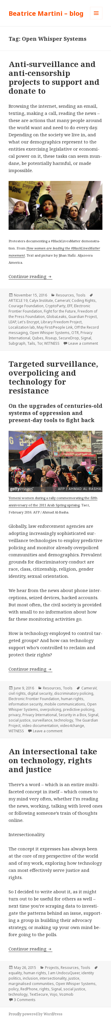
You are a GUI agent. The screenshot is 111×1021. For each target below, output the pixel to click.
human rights (72, 698)
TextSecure (38, 994)
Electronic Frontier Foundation (34, 698)
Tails (31, 343)
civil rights (17, 693)
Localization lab (22, 327)
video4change (72, 725)
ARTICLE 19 (18, 300)
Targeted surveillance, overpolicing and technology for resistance (53, 377)
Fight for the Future (60, 311)
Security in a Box (72, 714)
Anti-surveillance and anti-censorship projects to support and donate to (54, 77)
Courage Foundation (26, 305)
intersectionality (53, 978)
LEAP (12, 321)
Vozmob (66, 994)
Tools (81, 295)
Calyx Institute (41, 300)
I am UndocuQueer (64, 972)
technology (63, 720)
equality (15, 972)
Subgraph (17, 343)
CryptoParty (55, 305)
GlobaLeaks (56, 316)
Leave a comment (83, 343)
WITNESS (51, 343)
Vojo (53, 994)
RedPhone (29, 989)
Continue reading (30, 276)
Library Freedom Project (61, 321)
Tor (39, 343)
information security (26, 704)
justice (73, 978)
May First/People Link (55, 327)
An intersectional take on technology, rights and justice (53, 760)
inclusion (30, 978)
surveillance (42, 720)
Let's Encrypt (28, 321)
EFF (69, 305)
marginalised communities (31, 983)
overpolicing (50, 709)
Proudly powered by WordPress (35, 1014)
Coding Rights (84, 300)
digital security (40, 693)
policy (14, 989)
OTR (75, 332)
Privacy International (39, 714)
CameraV (62, 300)
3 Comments (25, 999)
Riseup (51, 338)
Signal (86, 338)
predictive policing (78, 709)
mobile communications (64, 704)
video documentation (40, 725)
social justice (19, 720)
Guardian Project (82, 316)
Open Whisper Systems (50, 332)
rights (44, 989)
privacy (15, 714)
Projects (52, 967)
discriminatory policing (73, 693)
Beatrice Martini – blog (46, 13)
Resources (65, 295)
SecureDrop (69, 338)
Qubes (38, 338)
